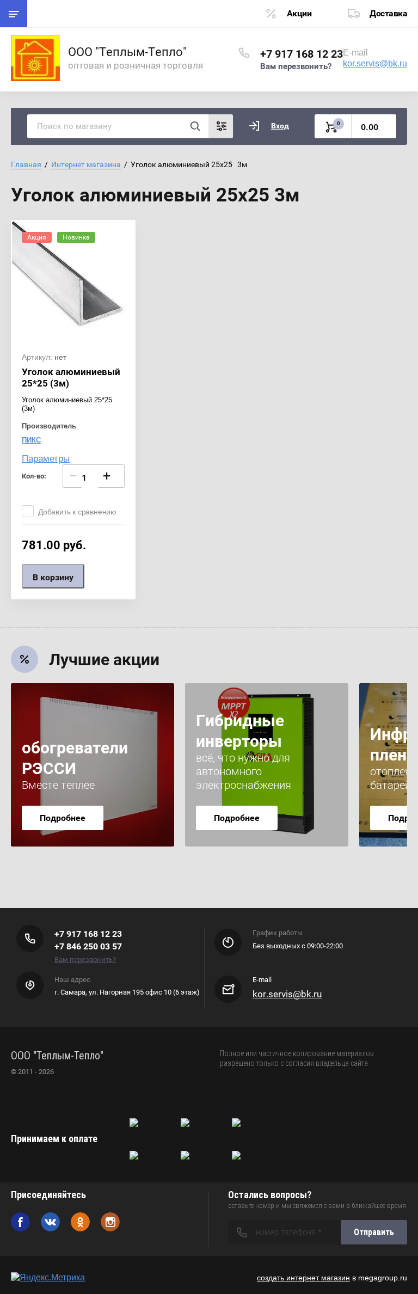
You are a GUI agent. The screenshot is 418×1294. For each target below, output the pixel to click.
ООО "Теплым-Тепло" (127, 52)
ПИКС (31, 440)
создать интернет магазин (303, 1277)
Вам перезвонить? (295, 66)
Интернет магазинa (86, 164)
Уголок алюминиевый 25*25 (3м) (71, 377)
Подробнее (62, 818)
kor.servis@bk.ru (375, 63)
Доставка (388, 13)
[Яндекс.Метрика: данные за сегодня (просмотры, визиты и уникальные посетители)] (48, 1277)
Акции (299, 13)
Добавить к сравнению (77, 511)
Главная (26, 164)
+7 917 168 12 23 (301, 53)
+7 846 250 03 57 (88, 946)
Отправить (374, 1232)
